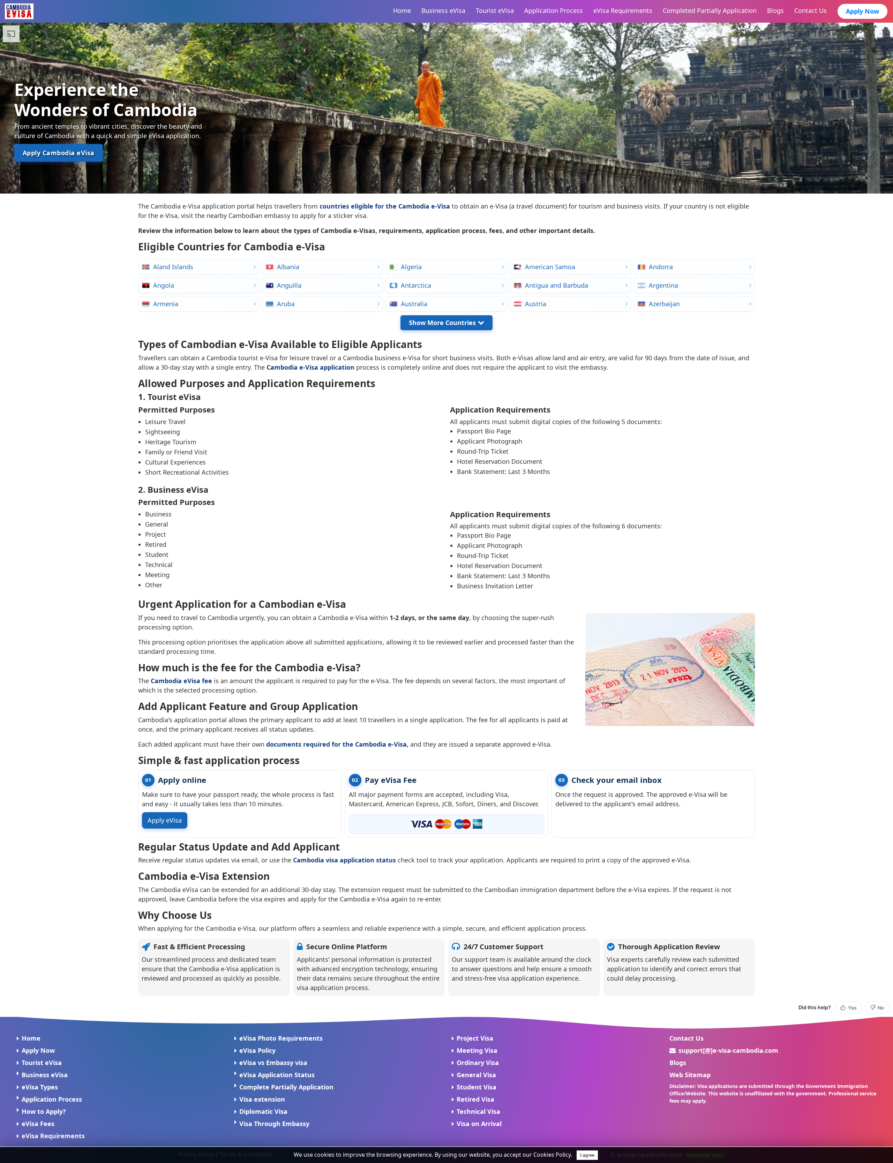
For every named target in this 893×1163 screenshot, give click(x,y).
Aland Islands (173, 267)
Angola (163, 285)
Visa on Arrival (479, 1123)
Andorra (661, 267)
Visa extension (262, 1099)
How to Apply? (44, 1111)
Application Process (52, 1099)
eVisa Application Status (277, 1075)
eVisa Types (40, 1087)
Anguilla (289, 285)
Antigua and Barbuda (556, 285)
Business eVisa (45, 1075)
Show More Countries (442, 322)
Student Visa (476, 1087)
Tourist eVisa (42, 1062)
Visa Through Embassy (274, 1123)
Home (31, 1038)
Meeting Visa (477, 1050)
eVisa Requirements (53, 1136)
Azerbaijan (664, 304)
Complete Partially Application (286, 1087)
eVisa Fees (38, 1123)
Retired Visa (475, 1099)
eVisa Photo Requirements (281, 1038)
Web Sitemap (690, 1075)
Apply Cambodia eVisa (59, 153)
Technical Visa (478, 1111)
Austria (535, 304)
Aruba (286, 304)
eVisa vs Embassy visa (273, 1062)
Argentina (663, 285)
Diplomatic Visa (263, 1111)
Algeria (411, 267)
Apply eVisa (165, 820)
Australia (414, 304)
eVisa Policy (257, 1050)
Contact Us (686, 1038)
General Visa (476, 1075)
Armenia (165, 304)
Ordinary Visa (478, 1062)
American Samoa (550, 267)
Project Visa (475, 1038)
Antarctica (416, 285)
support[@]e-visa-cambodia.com (728, 1050)
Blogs (677, 1062)
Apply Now (862, 11)
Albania (288, 267)
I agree (587, 1155)
